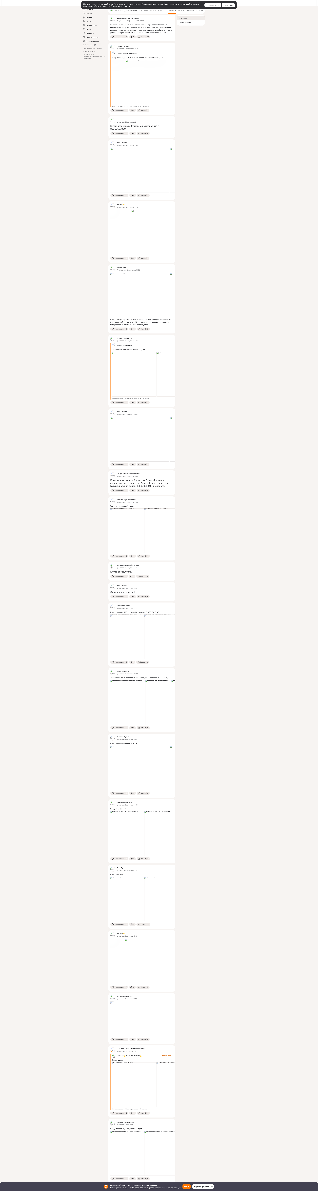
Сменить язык (88, 45)
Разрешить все (212, 5)
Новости (86, 51)
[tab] (149, 10)
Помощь (99, 49)
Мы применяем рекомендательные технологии (94, 56)
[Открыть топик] (142, 29)
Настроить (228, 5)
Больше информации (120, 6)
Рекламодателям (89, 49)
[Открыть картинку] (139, 170)
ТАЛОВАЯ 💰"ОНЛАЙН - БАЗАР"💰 (129, 1056)
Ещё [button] (91, 51)
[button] (119, 36)
